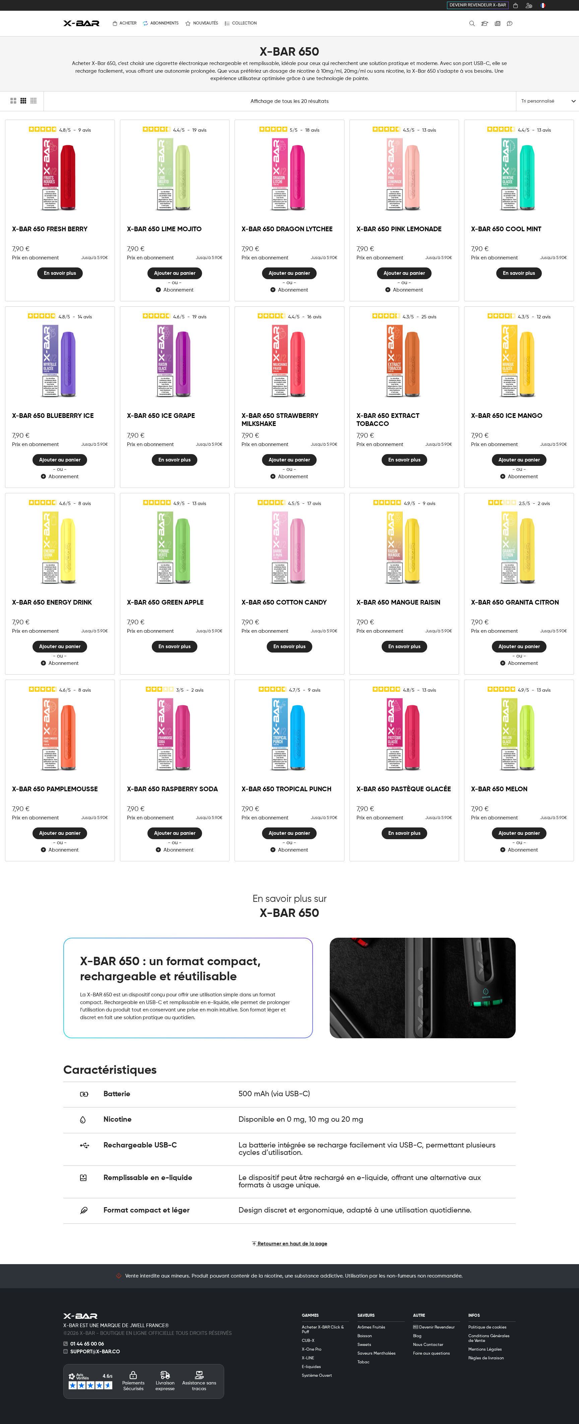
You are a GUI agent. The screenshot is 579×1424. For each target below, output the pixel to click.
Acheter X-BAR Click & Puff (323, 1329)
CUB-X (308, 1341)
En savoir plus (60, 273)
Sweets (364, 1345)
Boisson (365, 1336)
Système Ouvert (317, 1376)
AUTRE (419, 1316)
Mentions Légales (485, 1350)
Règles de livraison (486, 1358)
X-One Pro (311, 1350)
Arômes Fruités (371, 1327)
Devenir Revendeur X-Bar (478, 5)
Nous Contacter (428, 1345)
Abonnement (177, 290)
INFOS (474, 1316)
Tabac (364, 1362)
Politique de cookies (487, 1327)
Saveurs (366, 1316)
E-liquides (311, 1367)
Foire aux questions (431, 1354)
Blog (417, 1336)
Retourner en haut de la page (291, 1243)
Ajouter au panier (174, 273)
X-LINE (308, 1358)
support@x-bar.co (95, 1351)
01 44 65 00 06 (87, 1344)
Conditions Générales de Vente (489, 1338)
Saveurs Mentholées (377, 1354)
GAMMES (310, 1316)
